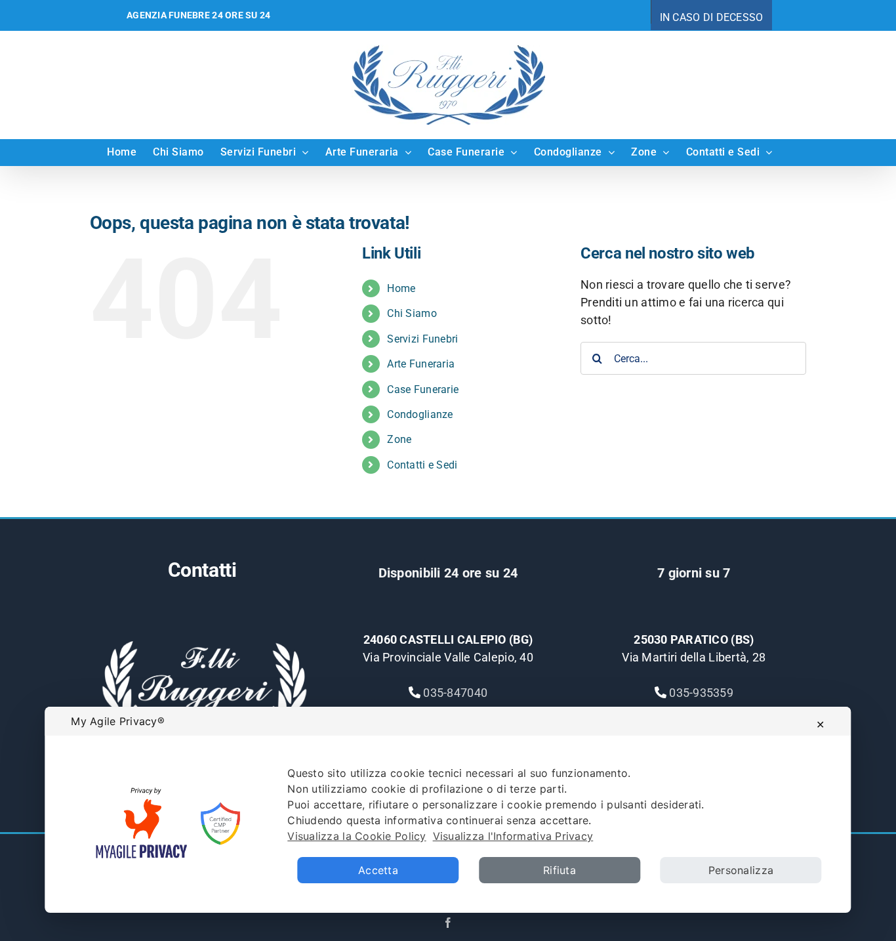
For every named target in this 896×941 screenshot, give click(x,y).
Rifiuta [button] (559, 870)
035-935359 (701, 693)
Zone (399, 439)
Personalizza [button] (740, 870)
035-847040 (455, 693)
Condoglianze (420, 414)
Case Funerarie (422, 389)
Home (401, 288)
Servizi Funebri (422, 339)
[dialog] (448, 810)
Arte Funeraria (421, 364)
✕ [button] (820, 724)
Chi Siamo (411, 313)
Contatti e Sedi (422, 465)
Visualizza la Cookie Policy (356, 836)
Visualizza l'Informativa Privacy (513, 836)
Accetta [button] (378, 870)
